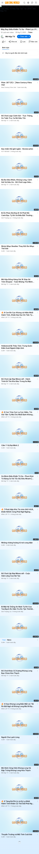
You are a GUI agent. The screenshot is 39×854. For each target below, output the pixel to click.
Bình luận (5, 48)
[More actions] (37, 82)
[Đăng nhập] (36, 2)
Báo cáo (34, 42)
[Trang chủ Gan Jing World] (12, 2)
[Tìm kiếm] (24, 2)
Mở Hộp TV (10, 36)
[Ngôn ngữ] (28, 2)
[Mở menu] (2, 2)
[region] (19, 16)
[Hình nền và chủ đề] (32, 2)
